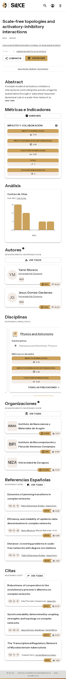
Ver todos (33, 260)
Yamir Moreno (42, 69)
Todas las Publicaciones (41, 387)
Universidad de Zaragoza (33, 462)
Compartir (13, 58)
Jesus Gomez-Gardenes (27, 69)
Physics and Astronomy (33, 334)
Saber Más (33, 116)
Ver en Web (36, 58)
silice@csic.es (33, 676)
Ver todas (33, 414)
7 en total (22, 198)
